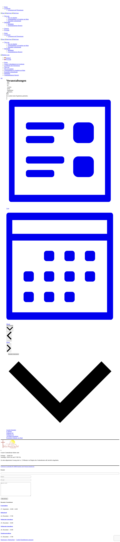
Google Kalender (11, 430)
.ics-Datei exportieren (12, 436)
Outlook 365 (9, 433)
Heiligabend (4, 512)
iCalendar (9, 431)
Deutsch (6, 28)
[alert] (7, 87)
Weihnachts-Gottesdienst (7, 519)
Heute (8, 342)
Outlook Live (10, 434)
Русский (6, 30)
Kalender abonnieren (13, 354)
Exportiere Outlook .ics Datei (14, 438)
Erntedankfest (4, 505)
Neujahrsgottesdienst (6, 533)
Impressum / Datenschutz (8, 540)
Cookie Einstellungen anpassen (24, 540)
